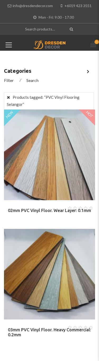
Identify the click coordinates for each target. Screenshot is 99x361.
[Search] (72, 29)
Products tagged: (43, 101)
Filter (9, 80)
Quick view (56, 207)
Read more (43, 207)
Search (32, 80)
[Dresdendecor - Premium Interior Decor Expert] (49, 44)
